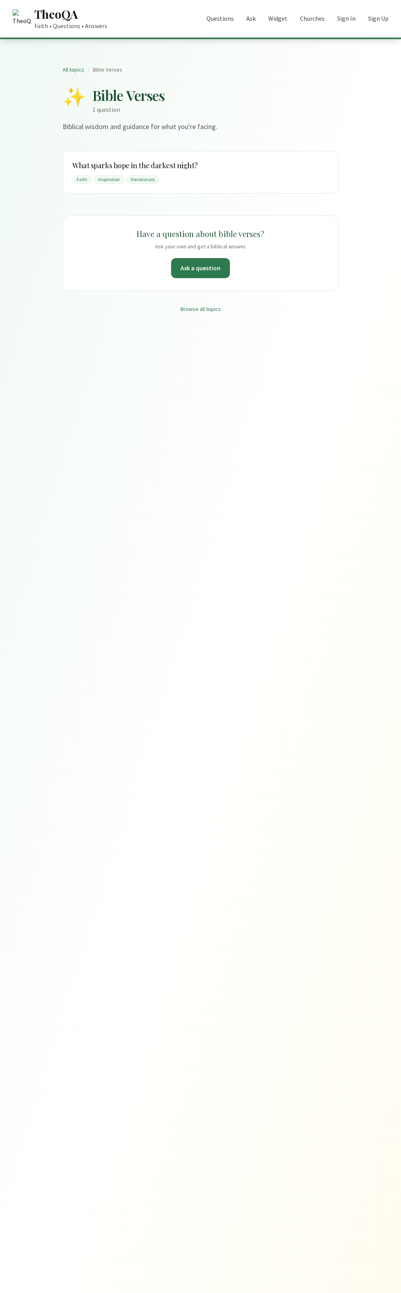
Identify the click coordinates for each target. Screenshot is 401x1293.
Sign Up (378, 18)
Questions (220, 18)
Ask (251, 18)
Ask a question (200, 268)
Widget (277, 18)
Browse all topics (201, 308)
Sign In (346, 18)
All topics (73, 69)
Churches (312, 18)
